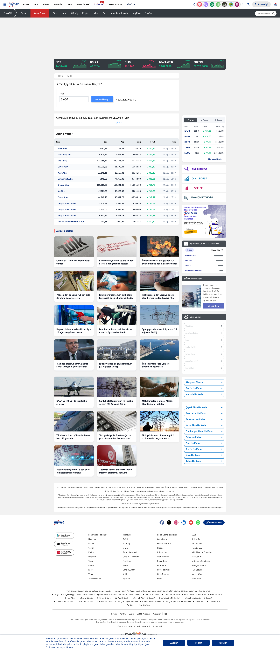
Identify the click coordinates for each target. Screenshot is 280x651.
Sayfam (149, 13)
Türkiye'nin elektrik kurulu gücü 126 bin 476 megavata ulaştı (158, 437)
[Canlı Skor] (212, 4)
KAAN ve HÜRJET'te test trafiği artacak (71, 402)
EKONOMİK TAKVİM (202, 197)
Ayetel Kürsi (197, 574)
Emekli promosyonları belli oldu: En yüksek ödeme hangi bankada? (116, 296)
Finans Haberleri (153, 594)
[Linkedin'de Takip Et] (183, 522)
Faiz (104, 13)
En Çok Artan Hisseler (152, 601)
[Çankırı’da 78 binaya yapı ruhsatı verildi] (74, 246)
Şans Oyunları (129, 569)
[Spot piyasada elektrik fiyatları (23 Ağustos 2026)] (159, 315)
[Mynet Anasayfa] (14, 3)
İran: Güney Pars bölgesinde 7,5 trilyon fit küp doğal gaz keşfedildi (159, 262)
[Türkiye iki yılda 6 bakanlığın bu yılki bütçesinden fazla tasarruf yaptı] (116, 421)
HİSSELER (197, 188)
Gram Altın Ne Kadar (196, 413)
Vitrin (125, 548)
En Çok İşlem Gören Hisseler (178, 601)
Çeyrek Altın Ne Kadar (197, 407)
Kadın (91, 552)
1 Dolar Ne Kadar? (65, 601)
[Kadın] (237, 4)
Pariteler (130, 605)
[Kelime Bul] (218, 4)
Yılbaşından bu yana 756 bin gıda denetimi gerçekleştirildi (73, 296)
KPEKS (187, 131)
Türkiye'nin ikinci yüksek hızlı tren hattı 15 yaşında (73, 437)
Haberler (92, 539)
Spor (90, 569)
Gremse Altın (63, 185)
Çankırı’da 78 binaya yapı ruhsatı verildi (73, 262)
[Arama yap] (248, 4)
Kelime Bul (196, 539)
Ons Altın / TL (64, 160)
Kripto (85, 13)
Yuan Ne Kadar (193, 455)
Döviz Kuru (215, 601)
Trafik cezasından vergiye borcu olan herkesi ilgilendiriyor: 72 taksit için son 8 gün (158, 296)
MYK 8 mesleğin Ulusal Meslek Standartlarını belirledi (157, 402)
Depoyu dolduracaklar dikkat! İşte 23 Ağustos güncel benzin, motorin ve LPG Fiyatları (73, 331)
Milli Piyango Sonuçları (202, 552)
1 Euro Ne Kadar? (85, 601)
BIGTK (187, 142)
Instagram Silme (199, 565)
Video (90, 574)
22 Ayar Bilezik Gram (67, 215)
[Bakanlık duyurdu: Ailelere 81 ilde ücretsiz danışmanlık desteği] (116, 246)
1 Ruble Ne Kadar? (105, 601)
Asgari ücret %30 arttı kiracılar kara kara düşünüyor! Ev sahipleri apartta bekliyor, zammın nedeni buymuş (163, 591)
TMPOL (187, 147)
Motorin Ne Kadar (195, 394)
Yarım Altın (62, 173)
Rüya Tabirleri (163, 569)
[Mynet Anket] (199, 4)
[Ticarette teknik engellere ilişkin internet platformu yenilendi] (116, 455)
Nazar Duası (197, 578)
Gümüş (74, 13)
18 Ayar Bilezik (104, 598)
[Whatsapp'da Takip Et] (198, 522)
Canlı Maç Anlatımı (131, 556)
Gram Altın (62, 148)
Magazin (92, 556)
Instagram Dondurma (201, 561)
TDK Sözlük (197, 569)
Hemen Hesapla (102, 99)
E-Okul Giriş (197, 556)
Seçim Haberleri (130, 552)
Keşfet (160, 578)
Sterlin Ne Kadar (194, 449)
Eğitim (91, 565)
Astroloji (126, 543)
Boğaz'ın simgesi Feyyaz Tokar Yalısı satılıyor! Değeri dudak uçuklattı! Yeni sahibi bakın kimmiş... (98, 594)
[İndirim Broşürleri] (206, 4)
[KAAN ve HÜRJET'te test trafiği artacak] (74, 387)
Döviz (55, 13)
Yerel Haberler (94, 578)
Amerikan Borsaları (120, 13)
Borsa (23, 13)
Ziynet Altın (63, 197)
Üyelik (131, 614)
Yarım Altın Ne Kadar (196, 425)
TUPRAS (188, 265)
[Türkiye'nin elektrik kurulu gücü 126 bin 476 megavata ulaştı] (159, 421)
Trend (90, 561)
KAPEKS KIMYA (190, 256)
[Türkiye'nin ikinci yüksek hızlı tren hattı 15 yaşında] (74, 421)
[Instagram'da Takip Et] (176, 522)
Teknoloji (127, 534)
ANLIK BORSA (199, 169)
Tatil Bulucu (197, 548)
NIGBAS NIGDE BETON (193, 270)
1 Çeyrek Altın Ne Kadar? (144, 598)
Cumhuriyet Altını (65, 179)
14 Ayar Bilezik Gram (67, 203)
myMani (137, 13)
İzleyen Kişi (215, 250)
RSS (165, 614)
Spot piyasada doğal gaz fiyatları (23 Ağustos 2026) (115, 365)
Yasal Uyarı (157, 614)
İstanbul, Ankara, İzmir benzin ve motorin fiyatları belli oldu (115, 331)
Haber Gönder (215, 522)
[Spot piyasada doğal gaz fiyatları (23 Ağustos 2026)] (116, 349)
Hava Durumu (163, 574)
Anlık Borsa (39, 13)
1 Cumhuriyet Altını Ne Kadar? (198, 598)
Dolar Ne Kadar (193, 437)
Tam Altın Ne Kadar (195, 419)
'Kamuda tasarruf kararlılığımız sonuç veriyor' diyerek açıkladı (72, 365)
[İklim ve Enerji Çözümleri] (231, 4)
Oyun (194, 534)
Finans (91, 543)
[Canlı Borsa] (224, 4)
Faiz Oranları (144, 605)
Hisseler (160, 548)
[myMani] (99, 4)
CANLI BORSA (199, 178)
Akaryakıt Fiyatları (195, 382)
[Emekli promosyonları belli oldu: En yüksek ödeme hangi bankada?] (116, 281)
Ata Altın (61, 191)
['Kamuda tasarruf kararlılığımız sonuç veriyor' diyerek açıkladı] (74, 349)
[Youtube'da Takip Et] (191, 522)
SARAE (187, 153)
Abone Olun (213, 306)
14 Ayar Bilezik (86, 598)
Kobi (125, 574)
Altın (64, 13)
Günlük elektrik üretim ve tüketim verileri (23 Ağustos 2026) (116, 402)
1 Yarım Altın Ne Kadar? (169, 598)
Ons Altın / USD (64, 154)
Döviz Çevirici (195, 317)
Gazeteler (127, 561)
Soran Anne (197, 543)
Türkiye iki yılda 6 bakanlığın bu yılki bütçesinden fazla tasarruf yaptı (115, 437)
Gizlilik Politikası (143, 614)
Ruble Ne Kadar (194, 461)
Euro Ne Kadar (193, 443)
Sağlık (125, 539)
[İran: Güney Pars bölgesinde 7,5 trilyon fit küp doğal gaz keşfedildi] (159, 246)
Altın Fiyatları (163, 556)
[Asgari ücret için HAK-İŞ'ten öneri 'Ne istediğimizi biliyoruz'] (74, 455)
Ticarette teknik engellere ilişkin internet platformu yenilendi (115, 471)
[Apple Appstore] (64, 544)
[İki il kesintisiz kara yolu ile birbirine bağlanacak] (159, 349)
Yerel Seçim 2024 (172, 594)
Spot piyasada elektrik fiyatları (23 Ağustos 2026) (159, 331)
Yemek (91, 548)
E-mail (125, 565)
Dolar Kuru (162, 561)
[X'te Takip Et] (169, 522)
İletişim (114, 614)
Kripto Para (162, 552)
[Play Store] (64, 536)
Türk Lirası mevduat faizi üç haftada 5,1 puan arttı (88, 591)
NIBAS (187, 136)
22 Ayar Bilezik (121, 598)
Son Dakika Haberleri (97, 534)
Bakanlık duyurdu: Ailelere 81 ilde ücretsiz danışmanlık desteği (116, 262)
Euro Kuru (161, 565)
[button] (5, 5)
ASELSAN (188, 260)
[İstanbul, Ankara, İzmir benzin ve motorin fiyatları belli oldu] (116, 315)
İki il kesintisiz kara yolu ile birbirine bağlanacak (155, 365)
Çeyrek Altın (63, 167)
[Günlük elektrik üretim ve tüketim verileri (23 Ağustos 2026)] (116, 387)
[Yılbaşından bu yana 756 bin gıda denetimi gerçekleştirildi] (74, 281)
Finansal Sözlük (164, 543)
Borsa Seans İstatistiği (167, 534)
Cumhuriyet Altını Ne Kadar (199, 431)
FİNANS (8, 13)
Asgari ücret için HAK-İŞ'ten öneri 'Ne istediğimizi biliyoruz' (73, 471)
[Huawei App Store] (64, 552)
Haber (95, 13)
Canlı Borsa (162, 539)
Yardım (123, 614)
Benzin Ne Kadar (194, 388)
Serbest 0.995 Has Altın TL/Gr (71, 221)
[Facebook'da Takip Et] (162, 522)
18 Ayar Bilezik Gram (67, 209)
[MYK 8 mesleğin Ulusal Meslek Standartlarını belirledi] (159, 387)
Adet (61, 93)
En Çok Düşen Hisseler (128, 601)
